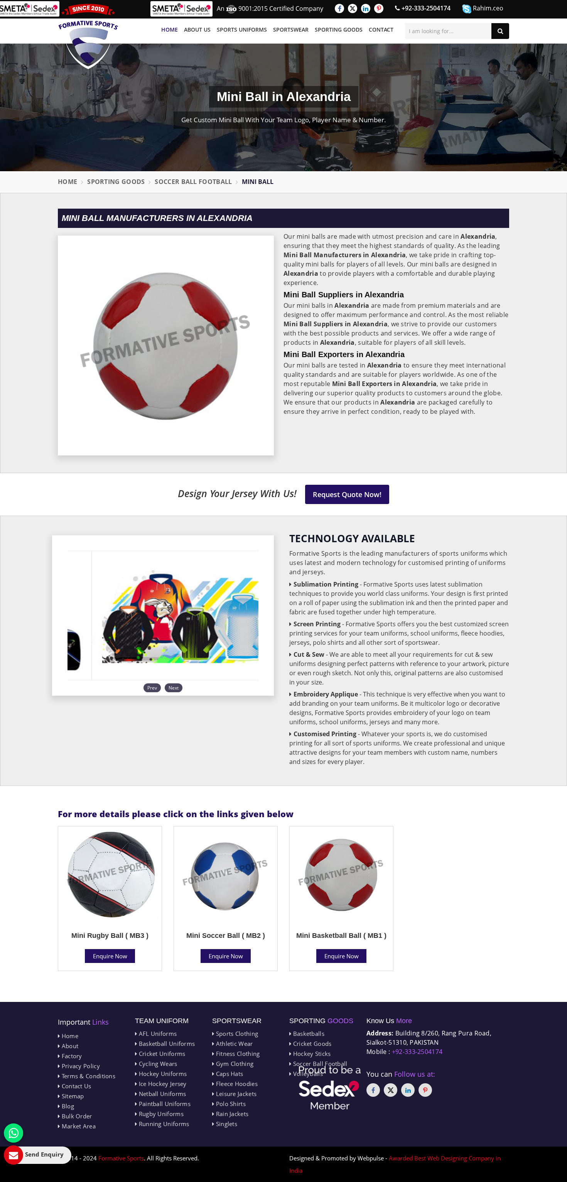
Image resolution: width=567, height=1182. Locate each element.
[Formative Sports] (88, 36)
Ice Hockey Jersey (161, 1084)
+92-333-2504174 (425, 8)
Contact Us (75, 1086)
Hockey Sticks (311, 1053)
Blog (67, 1106)
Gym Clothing (233, 1063)
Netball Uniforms (161, 1094)
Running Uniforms (163, 1124)
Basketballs (307, 1033)
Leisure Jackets (235, 1094)
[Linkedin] (365, 8)
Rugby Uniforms (160, 1114)
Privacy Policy (80, 1066)
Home (169, 29)
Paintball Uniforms (164, 1104)
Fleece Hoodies (236, 1084)
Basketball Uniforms (166, 1043)
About (69, 1046)
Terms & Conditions (87, 1076)
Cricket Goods (311, 1043)
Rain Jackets (231, 1114)
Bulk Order (76, 1116)
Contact (381, 29)
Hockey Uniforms (162, 1073)
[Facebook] (339, 8)
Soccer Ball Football (193, 181)
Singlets (225, 1124)
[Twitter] (352, 8)
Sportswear (291, 29)
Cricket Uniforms (161, 1053)
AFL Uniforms (157, 1033)
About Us (197, 29)
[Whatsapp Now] (13, 1133)
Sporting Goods (339, 29)
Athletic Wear (233, 1043)
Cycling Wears (157, 1063)
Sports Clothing (236, 1033)
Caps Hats (228, 1073)
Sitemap (72, 1096)
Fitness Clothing (237, 1053)
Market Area (78, 1126)
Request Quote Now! (347, 494)
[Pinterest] (378, 8)
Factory (71, 1056)
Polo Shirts (230, 1104)
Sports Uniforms (242, 29)
